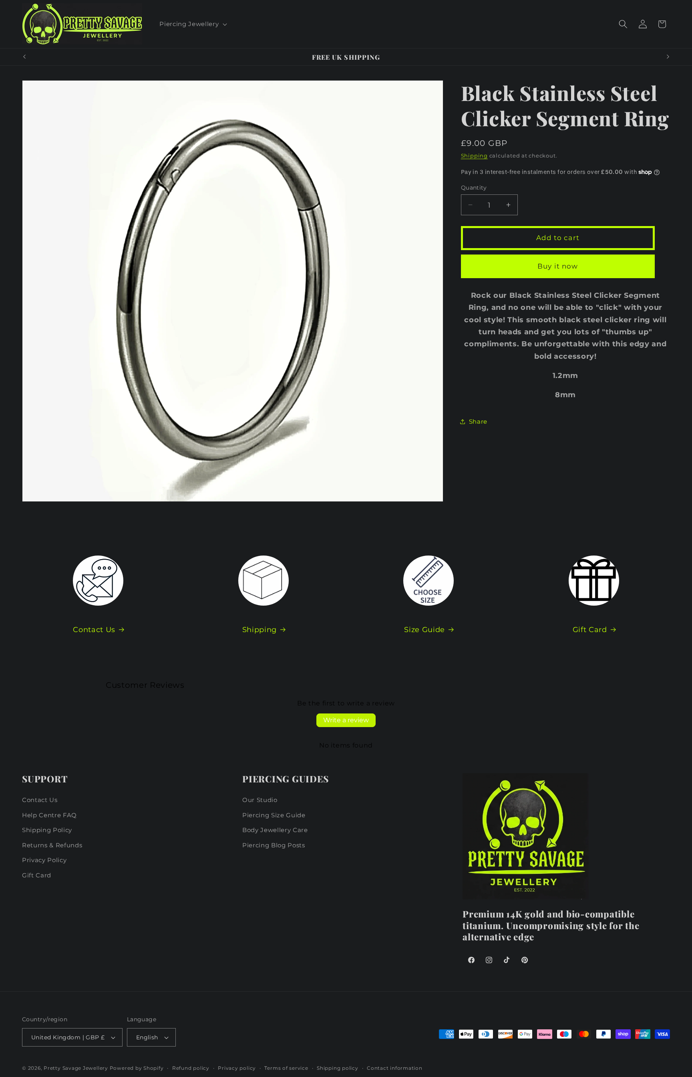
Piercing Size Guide (274, 814)
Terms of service (286, 1068)
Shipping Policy (47, 830)
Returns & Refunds (52, 845)
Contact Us (94, 629)
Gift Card (590, 629)
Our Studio (260, 800)
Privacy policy (237, 1068)
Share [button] (478, 421)
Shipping (474, 155)
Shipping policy (337, 1068)
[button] (192, 24)
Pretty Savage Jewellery (76, 1068)
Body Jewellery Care (275, 830)
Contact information (394, 1068)
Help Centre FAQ (49, 814)
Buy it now (557, 266)
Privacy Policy (44, 860)
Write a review (346, 720)
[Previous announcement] (24, 56)
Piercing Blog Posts (273, 845)
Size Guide (424, 629)
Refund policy (190, 1068)
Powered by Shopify (137, 1068)
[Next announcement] (668, 56)
